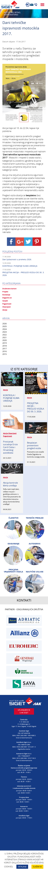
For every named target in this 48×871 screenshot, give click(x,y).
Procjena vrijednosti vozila (13, 571)
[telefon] (36, 4)
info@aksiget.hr (24, 724)
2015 (4, 354)
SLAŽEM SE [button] (37, 866)
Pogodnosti (6, 304)
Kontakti (24, 600)
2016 (4, 351)
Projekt (5, 292)
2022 (4, 334)
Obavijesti (6, 307)
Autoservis (34, 544)
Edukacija (6, 295)
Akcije (4, 310)
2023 (4, 332)
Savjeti (5, 301)
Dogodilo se (7, 298)
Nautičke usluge (34, 572)
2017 (4, 348)
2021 (4, 337)
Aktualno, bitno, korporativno (12, 13)
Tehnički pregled (34, 518)
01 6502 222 (25, 722)
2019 (4, 343)
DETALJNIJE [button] (22, 866)
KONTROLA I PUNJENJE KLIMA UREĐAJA (19, 266)
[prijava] (27, 4)
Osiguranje (13, 544)
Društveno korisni (9, 289)
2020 (4, 340)
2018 (4, 345)
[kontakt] (32, 4)
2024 (4, 329)
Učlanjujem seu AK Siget (24, 711)
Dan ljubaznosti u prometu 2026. (17, 259)
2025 (4, 326)
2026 (4, 323)
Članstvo (13, 518)
